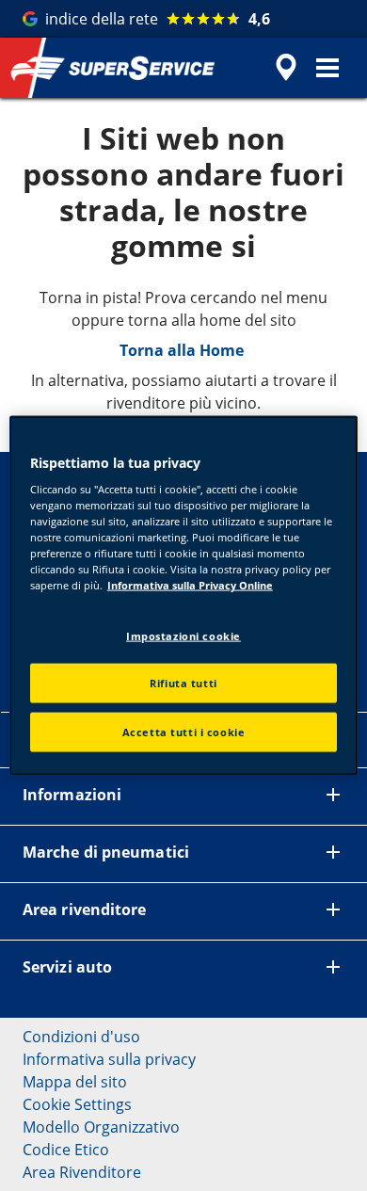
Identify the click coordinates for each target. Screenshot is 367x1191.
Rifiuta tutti (183, 683)
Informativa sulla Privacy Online (190, 585)
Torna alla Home (183, 350)
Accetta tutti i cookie (184, 732)
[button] (327, 68)
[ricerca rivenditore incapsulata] (286, 68)
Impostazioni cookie (183, 635)
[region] (184, 595)
